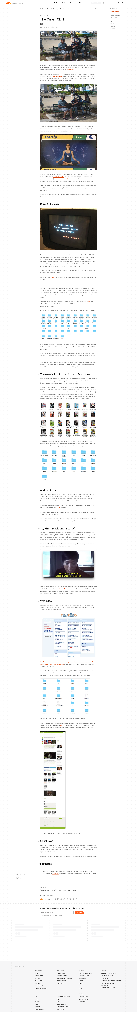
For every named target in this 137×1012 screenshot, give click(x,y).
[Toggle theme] (107, 3)
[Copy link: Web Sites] (39, 601)
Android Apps (114, 17)
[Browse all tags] (96, 9)
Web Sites (113, 23)
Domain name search (41, 988)
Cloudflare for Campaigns (64, 978)
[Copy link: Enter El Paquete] (39, 204)
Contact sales (39, 975)
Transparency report (63, 1006)
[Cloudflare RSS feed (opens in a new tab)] (52, 899)
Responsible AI (61, 1004)
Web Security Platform (108, 987)
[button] (68, 103)
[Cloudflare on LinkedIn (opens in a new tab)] (58, 899)
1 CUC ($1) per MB (58, 177)
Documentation (83, 996)
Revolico (42, 662)
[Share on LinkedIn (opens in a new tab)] (21, 875)
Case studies (82, 978)
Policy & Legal (67, 890)
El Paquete (55, 873)
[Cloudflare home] (14, 3)
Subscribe (79, 912)
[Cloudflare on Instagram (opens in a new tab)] (64, 899)
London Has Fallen (62, 589)
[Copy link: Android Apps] (39, 490)
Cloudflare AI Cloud (107, 975)
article (52, 277)
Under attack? (39, 986)
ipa (59, 507)
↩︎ (42, 876)
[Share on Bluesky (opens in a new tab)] (24, 875)
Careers (37, 999)
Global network (39, 1009)
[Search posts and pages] (110, 3)
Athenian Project (62, 975)
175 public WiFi (57, 76)
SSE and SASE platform (108, 973)
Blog (80, 988)
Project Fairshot (61, 980)
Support (81, 983)
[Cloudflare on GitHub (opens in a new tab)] (67, 899)
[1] (89, 301)
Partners (37, 978)
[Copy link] (21, 878)
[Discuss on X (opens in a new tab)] (17, 875)
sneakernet (70, 69)
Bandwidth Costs (51, 8)
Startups (37, 983)
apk (74, 501)
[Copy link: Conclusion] (39, 841)
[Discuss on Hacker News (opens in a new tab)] (14, 875)
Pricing (81, 2)
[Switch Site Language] (103, 2)
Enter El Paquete (115, 11)
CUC (83, 126)
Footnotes (113, 28)
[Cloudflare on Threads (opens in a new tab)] (73, 899)
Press (36, 1004)
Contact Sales (121, 2)
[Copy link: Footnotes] (39, 864)
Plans (36, 973)
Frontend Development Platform (111, 980)
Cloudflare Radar (84, 975)
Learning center (83, 999)
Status (81, 980)
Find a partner (39, 980)
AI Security (104, 978)
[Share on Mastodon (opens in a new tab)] (14, 878)
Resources (73, 2)
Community (82, 1001)
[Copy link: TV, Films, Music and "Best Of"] (39, 528)
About (36, 996)
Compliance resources (63, 996)
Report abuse (61, 1009)
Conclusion (113, 26)
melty (62, 725)
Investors (37, 1001)
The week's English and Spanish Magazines (116, 14)
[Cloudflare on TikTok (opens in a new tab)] (76, 899)
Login (114, 2)
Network (66, 8)
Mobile (59, 8)
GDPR (58, 1001)
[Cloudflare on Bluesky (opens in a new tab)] (70, 899)
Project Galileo (61, 973)
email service (65, 179)
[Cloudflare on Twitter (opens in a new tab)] (55, 899)
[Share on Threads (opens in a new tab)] (17, 878)
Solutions (64, 2)
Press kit (37, 1006)
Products (56, 2)
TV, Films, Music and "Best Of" (117, 20)
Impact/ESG (60, 983)
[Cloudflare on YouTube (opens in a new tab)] (61, 899)
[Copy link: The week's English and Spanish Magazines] (39, 374)
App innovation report (85, 973)
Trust (58, 999)
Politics (74, 890)
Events (81, 986)
